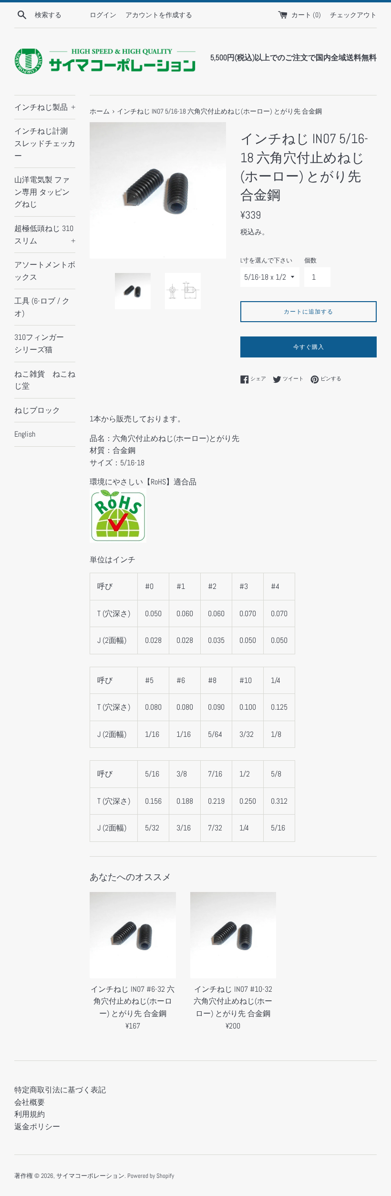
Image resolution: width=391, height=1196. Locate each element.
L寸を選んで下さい (266, 260)
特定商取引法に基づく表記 (60, 1090)
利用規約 (29, 1114)
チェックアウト (353, 14)
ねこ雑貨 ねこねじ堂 (44, 380)
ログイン (103, 14)
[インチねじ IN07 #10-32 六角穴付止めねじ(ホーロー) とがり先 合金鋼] (233, 935)
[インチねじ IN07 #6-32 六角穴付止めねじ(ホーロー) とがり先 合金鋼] (133, 935)
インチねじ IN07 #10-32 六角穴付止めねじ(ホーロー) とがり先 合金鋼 (233, 1001)
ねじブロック (37, 410)
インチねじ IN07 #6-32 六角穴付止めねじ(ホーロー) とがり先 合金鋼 (133, 1001)
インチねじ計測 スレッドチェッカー (44, 143)
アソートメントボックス (44, 271)
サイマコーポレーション (90, 1176)
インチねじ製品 (44, 107)
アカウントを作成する (158, 14)
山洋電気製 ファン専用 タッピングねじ (42, 192)
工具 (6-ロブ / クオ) (42, 307)
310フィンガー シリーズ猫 (43, 343)
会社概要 (29, 1102)
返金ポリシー (37, 1127)
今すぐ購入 (308, 347)
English (24, 434)
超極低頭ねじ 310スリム (44, 234)
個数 (310, 260)
